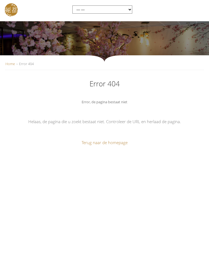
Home (10, 63)
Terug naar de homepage (105, 142)
